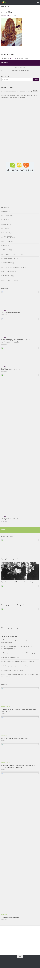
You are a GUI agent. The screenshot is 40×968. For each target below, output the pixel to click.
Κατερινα (6, 15)
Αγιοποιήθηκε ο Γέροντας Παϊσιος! (13, 670)
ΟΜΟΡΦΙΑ (6, 250)
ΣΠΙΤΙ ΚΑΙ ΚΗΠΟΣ (8, 271)
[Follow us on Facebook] (34, 63)
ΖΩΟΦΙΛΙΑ (6, 233)
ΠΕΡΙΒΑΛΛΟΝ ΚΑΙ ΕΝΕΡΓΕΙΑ (12, 254)
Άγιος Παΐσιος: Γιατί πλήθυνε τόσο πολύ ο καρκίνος (17, 582)
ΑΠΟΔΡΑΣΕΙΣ (7, 215)
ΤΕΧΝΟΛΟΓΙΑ (7, 276)
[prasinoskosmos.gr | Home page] (4, 2)
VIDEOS (5, 211)
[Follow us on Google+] (37, 62)
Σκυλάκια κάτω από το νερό (11, 369)
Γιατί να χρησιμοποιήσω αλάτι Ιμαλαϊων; (13, 605)
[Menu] (37, 2)
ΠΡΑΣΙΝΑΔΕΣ (7, 263)
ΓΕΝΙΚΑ (5, 228)
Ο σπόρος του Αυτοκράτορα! (10, 917)
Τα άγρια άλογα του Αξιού (10, 519)
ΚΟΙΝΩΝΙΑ (6, 241)
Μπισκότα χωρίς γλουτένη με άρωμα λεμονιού (15, 628)
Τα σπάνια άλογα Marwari (10, 313)
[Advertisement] (15, 116)
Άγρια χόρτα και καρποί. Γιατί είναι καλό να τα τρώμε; (18, 559)
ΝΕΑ (4, 245)
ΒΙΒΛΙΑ (5, 220)
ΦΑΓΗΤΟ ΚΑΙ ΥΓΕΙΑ (9, 280)
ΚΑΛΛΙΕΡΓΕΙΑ (7, 237)
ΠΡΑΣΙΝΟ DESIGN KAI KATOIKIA (13, 267)
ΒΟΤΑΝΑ (6, 224)
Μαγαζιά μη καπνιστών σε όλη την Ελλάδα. (24, 91)
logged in (13, 58)
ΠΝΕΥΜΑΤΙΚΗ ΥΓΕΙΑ (9, 258)
